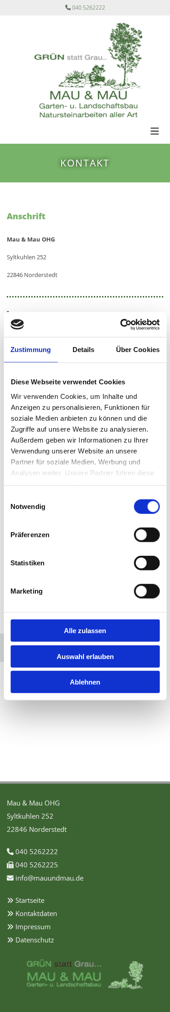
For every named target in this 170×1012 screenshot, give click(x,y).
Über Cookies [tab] (138, 349)
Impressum (33, 926)
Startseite (29, 900)
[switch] (147, 535)
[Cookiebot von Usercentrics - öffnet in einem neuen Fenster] (121, 324)
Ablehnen (85, 682)
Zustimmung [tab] (30, 349)
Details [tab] (84, 349)
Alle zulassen (85, 630)
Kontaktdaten (36, 913)
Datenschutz (34, 939)
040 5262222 (88, 7)
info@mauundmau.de (49, 877)
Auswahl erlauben (85, 656)
